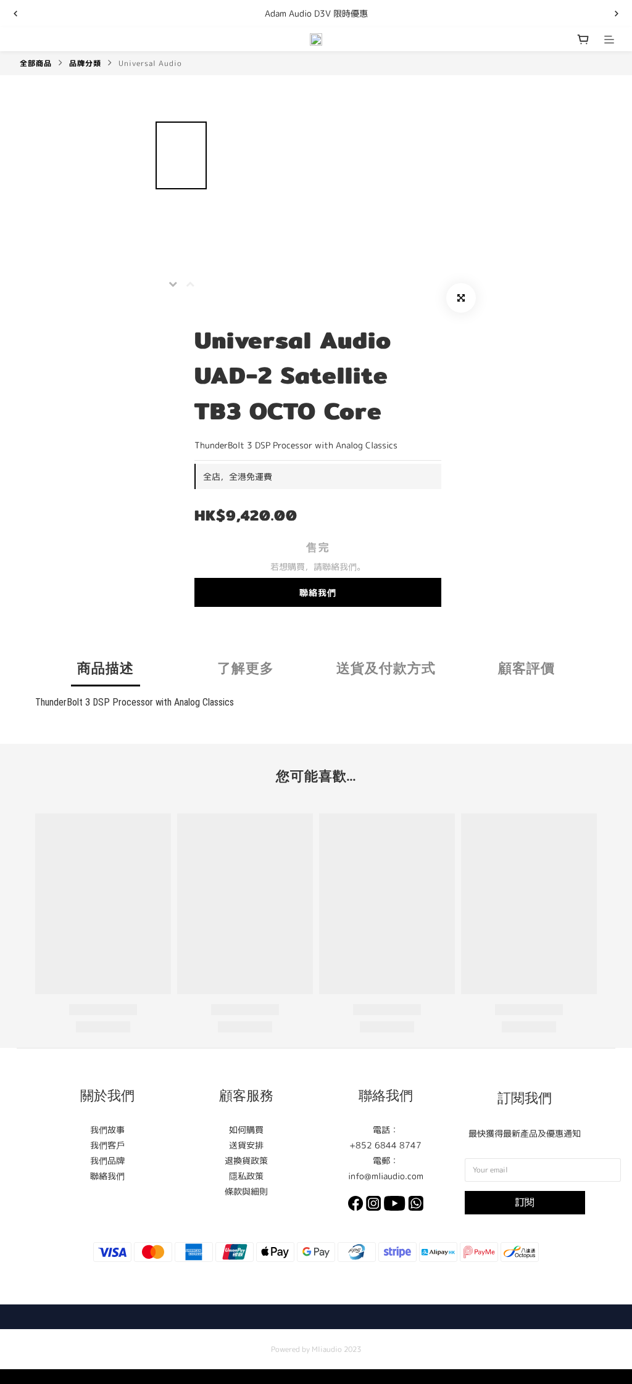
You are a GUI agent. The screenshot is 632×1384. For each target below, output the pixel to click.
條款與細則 (246, 1191)
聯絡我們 (317, 592)
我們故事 (107, 1129)
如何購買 (246, 1129)
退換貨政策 (246, 1160)
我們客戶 (107, 1145)
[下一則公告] (616, 13)
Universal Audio (150, 63)
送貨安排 (246, 1145)
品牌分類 (85, 63)
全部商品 (36, 63)
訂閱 (524, 1202)
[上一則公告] (15, 13)
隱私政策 (246, 1176)
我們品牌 (107, 1160)
